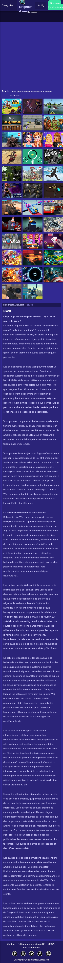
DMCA (51, 944)
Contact (11, 944)
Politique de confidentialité (31, 944)
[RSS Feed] (48, 953)
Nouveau (55, 3)
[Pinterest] (15, 953)
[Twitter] (32, 953)
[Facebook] (40, 953)
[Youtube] (23, 953)
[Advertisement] (32, 18)
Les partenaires (31, 947)
